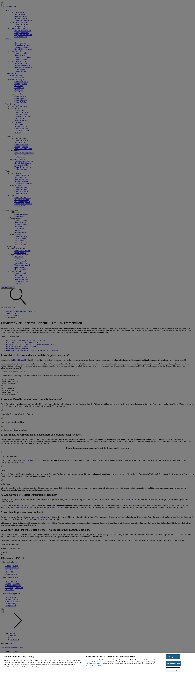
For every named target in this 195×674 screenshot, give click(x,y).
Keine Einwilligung (173, 663)
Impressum (39, 667)
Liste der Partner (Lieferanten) (96, 666)
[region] (97, 663)
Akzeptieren (173, 657)
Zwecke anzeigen (173, 670)
